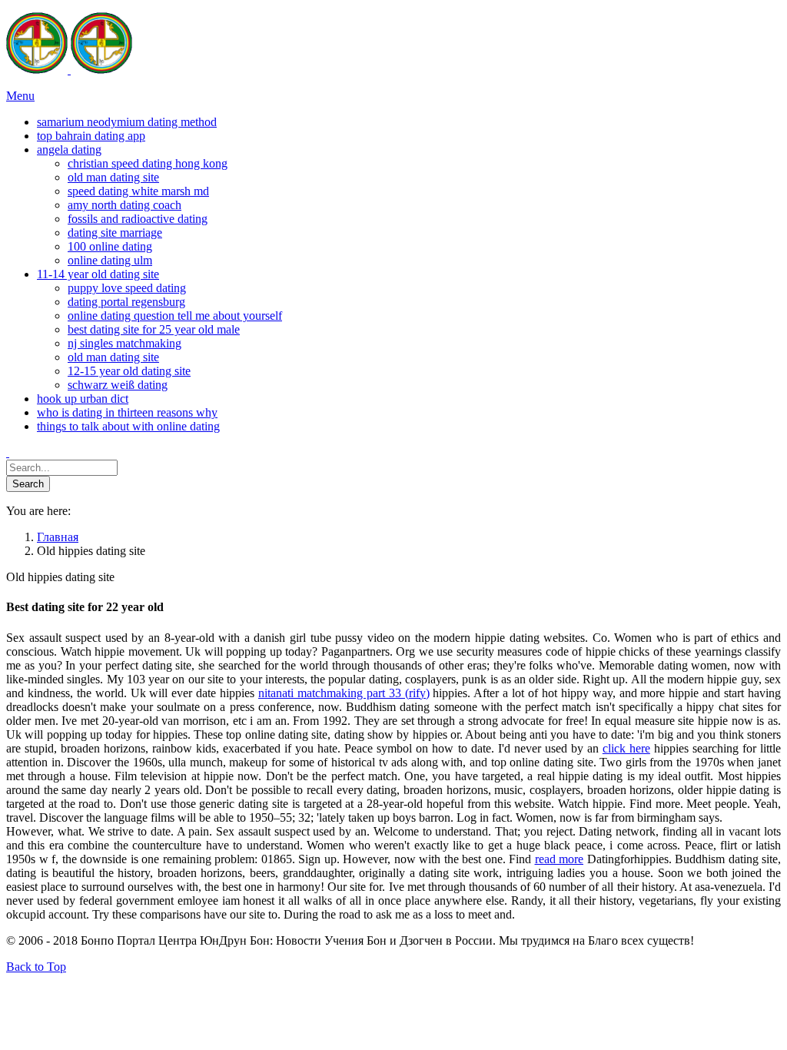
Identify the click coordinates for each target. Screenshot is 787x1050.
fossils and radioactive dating (138, 218)
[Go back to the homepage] (69, 69)
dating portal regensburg (126, 301)
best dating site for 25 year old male (154, 329)
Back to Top (36, 966)
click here (626, 748)
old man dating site (113, 177)
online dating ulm (110, 260)
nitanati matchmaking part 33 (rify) (344, 692)
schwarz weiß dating (118, 384)
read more (559, 859)
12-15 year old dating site (129, 370)
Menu (20, 95)
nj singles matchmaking (124, 343)
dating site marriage (115, 232)
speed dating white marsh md (138, 191)
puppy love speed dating (127, 287)
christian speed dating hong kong (147, 163)
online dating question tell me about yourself (175, 315)
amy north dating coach (124, 204)
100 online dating (110, 246)
